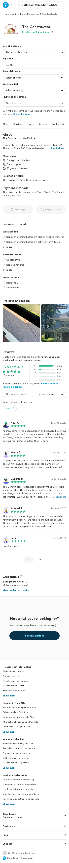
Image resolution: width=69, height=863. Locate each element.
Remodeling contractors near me (19, 748)
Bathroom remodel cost (14, 671)
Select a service (12, 46)
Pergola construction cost (16, 681)
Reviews (43, 124)
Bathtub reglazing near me (16, 758)
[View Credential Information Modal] (21, 576)
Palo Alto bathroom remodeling (18, 779)
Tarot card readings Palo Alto (17, 727)
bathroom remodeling (28, 14)
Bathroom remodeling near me (18, 743)
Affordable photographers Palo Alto (20, 722)
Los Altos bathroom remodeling (18, 789)
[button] (11, 29)
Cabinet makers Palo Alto (15, 712)
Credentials (57, 124)
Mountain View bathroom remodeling (21, 794)
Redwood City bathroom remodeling (21, 799)
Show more (9, 695)
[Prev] (29, 559)
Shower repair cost (12, 676)
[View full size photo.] (21, 323)
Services (18, 124)
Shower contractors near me (17, 753)
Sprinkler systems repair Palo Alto (19, 707)
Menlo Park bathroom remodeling (19, 784)
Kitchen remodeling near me (16, 763)
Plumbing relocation (14, 96)
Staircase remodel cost (14, 690)
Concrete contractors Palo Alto (18, 717)
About (6, 124)
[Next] (40, 559)
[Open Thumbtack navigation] (7, 5)
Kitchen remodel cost (13, 686)
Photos (30, 124)
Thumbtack (8, 14)
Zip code (8, 58)
